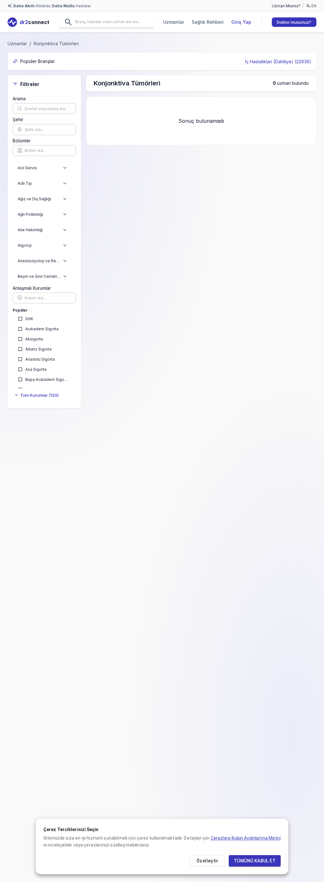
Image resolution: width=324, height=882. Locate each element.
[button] (64, 168)
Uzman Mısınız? (286, 5)
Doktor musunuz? (294, 22)
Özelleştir (207, 860)
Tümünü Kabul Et (255, 860)
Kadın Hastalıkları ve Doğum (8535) (268, 61)
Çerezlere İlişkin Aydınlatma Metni (246, 838)
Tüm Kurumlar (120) (39, 395)
